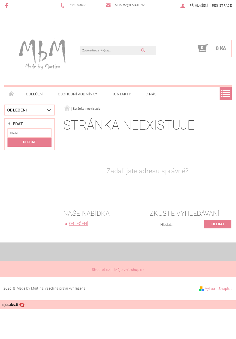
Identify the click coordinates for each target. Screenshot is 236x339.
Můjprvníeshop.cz (129, 270)
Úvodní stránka (11, 94)
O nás (151, 94)
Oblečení (34, 94)
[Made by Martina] (45, 51)
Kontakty (121, 94)
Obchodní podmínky (77, 94)
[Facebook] (7, 5)
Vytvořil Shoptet (218, 288)
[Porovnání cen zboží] (12, 304)
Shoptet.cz (101, 270)
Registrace (222, 5)
